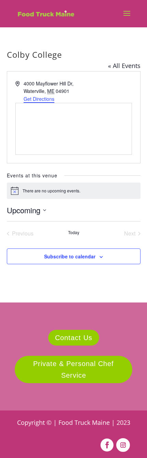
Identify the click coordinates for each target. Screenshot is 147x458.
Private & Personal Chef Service (73, 369)
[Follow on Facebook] (107, 445)
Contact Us (73, 337)
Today (73, 232)
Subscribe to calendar (69, 256)
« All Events (124, 66)
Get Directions (39, 98)
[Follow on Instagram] (123, 445)
